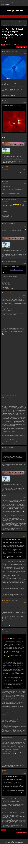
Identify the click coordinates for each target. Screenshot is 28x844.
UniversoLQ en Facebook (18, 158)
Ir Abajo (3, 44)
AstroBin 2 (20, 160)
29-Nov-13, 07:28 (5, 53)
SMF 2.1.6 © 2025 (8, 842)
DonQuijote (6, 51)
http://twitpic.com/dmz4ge (15, 230)
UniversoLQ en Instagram (7, 160)
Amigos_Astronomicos (10, 95)
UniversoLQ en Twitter (7, 158)
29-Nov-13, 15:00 (5, 201)
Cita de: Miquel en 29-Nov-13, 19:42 (11, 266)
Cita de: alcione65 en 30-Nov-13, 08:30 (12, 539)
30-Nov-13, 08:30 (5, 497)
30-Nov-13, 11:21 (5, 536)
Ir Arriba (3, 829)
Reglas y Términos (13, 841)
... (13, 44)
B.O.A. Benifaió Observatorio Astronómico (12, 162)
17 (19, 44)
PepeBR (5, 167)
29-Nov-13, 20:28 (5, 263)
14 (14, 44)
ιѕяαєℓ (17, 23)
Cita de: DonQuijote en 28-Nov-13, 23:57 (12, 105)
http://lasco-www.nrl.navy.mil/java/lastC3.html (12, 189)
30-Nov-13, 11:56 (5, 602)
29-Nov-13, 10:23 (5, 169)
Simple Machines (15, 842)
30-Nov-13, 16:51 (5, 773)
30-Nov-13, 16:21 (5, 739)
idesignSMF (21, 842)
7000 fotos (5, 161)
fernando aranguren (9, 199)
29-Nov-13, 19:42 (5, 225)
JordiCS (5, 181)
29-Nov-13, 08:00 (5, 102)
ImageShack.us (12, 395)
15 (15, 44)
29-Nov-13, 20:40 (5, 449)
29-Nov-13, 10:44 (5, 183)
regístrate (7, 4)
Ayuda (7, 841)
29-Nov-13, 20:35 (5, 295)
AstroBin (15, 160)
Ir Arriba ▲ (20, 841)
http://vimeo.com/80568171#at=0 (10, 608)
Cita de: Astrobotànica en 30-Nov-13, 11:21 (13, 635)
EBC (4, 495)
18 (21, 44)
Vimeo (24, 160)
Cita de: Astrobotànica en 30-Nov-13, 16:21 (13, 776)
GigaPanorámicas (11, 161)
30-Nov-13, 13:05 (5, 631)
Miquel (5, 100)
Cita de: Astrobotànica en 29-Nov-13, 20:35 (13, 453)
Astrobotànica (7, 293)
